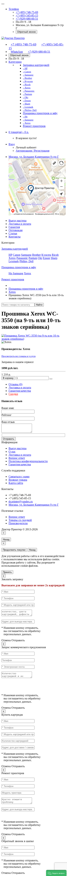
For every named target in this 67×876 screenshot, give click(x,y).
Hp (11, 273)
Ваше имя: (7, 408)
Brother (36, 254)
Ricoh (55, 254)
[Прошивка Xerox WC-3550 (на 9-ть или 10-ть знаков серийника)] (33, 338)
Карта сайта (16, 482)
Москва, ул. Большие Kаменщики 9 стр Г (34, 156)
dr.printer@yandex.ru (21, 501)
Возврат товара (18, 479)
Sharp (54, 258)
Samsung (26, 254)
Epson (46, 258)
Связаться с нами (19, 476)
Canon (16, 254)
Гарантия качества (20, 390)
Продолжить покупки (14, 550)
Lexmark (14, 261)
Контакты (15, 236)
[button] (19, 132)
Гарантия (14, 226)
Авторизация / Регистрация (32, 150)
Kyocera (46, 254)
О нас (12, 451)
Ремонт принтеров (12, 279)
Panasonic (22, 258)
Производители (18, 523)
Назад (6, 539)
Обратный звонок (26, 32)
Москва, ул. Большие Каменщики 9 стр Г (34, 504)
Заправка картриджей (14, 248)
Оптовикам (16, 230)
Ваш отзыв (8, 421)
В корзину (8, 378)
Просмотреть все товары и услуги (18, 356)
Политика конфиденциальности (28, 461)
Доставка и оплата (20, 223)
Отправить (8, 439)
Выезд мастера (17, 220)
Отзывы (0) (15, 384)
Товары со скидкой (20, 520)
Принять (7, 572)
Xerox (12, 258)
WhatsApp (17, 51)
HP (10, 254)
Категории (15, 61)
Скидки (13, 393)
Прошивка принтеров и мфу (18, 267)
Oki (40, 258)
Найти (39, 304)
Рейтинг (6, 415)
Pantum (33, 258)
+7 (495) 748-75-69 (27, 12)
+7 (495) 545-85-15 (27, 15)
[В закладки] (50, 378)
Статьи (13, 233)
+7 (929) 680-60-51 (27, 18)
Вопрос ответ (17, 457)
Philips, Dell (26, 261)
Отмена (6, 640)
